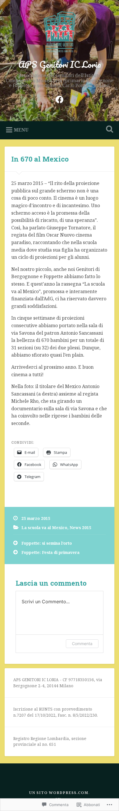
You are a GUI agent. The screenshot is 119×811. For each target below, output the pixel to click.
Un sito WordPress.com (58, 792)
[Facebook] (59, 98)
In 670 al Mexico (40, 159)
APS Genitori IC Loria (59, 64)
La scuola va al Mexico (44, 527)
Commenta (82, 643)
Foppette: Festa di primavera (50, 552)
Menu (21, 130)
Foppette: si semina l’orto (46, 543)
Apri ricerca (108, 129)
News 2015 (80, 527)
